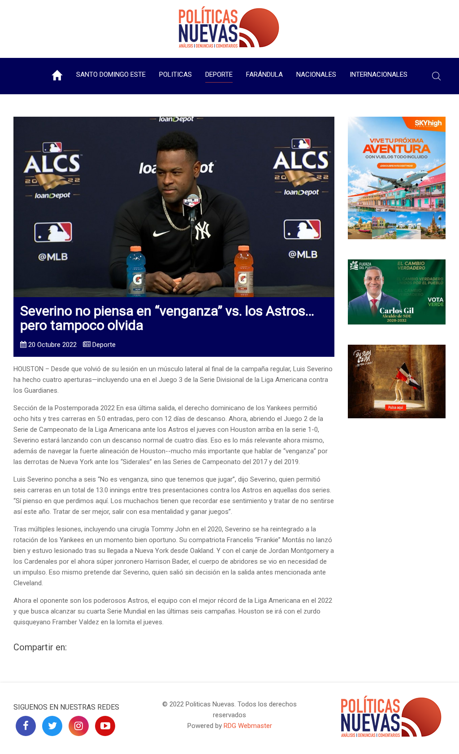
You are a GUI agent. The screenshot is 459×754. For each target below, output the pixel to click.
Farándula (264, 74)
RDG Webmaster (248, 726)
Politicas (175, 74)
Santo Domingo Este (111, 74)
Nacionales (316, 74)
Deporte (219, 74)
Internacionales (378, 74)
